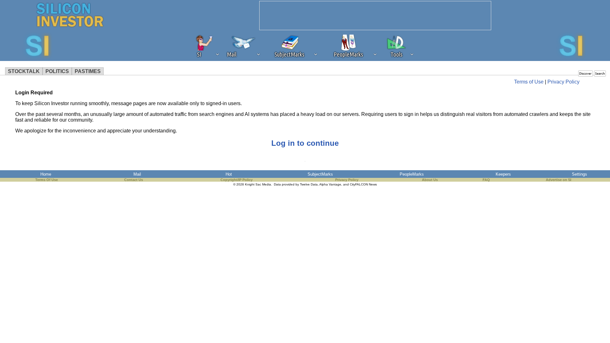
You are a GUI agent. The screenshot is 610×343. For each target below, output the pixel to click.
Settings (579, 174)
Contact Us (133, 180)
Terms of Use (529, 81)
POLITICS (57, 71)
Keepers (503, 174)
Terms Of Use (46, 180)
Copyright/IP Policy (236, 180)
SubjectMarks (320, 174)
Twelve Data (309, 184)
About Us (430, 180)
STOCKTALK (24, 71)
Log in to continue (305, 143)
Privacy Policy (563, 81)
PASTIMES (88, 71)
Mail (137, 174)
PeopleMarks (412, 174)
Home (45, 174)
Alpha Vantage (330, 184)
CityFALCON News (363, 184)
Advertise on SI (558, 180)
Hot (229, 174)
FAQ (486, 180)
